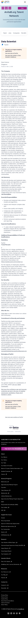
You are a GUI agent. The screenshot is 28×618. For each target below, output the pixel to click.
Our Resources (5, 572)
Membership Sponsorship (7, 526)
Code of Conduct (5, 602)
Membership (4, 493)
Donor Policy (4, 604)
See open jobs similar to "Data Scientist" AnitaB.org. (13, 56)
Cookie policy (18, 431)
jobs (9, 33)
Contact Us (4, 585)
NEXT (2, 502)
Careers (3, 474)
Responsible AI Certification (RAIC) (9, 504)
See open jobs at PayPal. (11, 53)
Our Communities (5, 529)
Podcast (3, 577)
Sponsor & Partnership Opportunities (10, 523)
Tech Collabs (4, 507)
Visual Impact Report (6, 551)
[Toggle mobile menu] (24, 2)
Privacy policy (10, 431)
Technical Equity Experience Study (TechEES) (12, 545)
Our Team (3, 463)
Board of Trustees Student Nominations (11, 468)
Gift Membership (5, 535)
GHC (2, 510)
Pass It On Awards (5, 561)
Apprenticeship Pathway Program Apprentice (12, 499)
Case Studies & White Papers (8, 542)
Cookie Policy (4, 599)
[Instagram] (3, 8)
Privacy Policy (4, 595)
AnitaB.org (21, 609)
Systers (3, 532)
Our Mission (4, 457)
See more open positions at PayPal (14, 417)
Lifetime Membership (6, 496)
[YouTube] (14, 613)
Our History (4, 460)
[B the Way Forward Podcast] (20, 613)
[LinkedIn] (10, 8)
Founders (3, 487)
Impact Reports (5, 548)
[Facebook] (6, 8)
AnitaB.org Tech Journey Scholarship (10, 564)
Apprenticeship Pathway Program (9, 484)
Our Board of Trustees (6, 465)
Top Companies (5, 554)
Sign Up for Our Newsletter (13, 449)
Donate (3, 518)
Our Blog (3, 575)
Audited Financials (5, 471)
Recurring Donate (5, 520)
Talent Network (5, 490)
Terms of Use (4, 597)
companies (16, 33)
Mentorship (4, 482)
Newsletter (4, 588)
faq (22, 8)
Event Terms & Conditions (7, 601)
